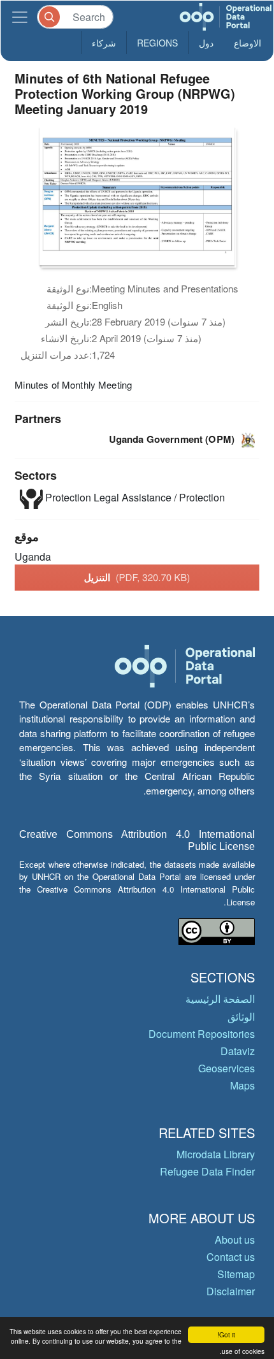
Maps (242, 1085)
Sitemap (236, 1274)
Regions (157, 42)
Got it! (226, 1334)
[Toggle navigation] (20, 17)
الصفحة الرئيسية (220, 998)
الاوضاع (247, 42)
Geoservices (226, 1068)
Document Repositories (201, 1033)
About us (235, 1239)
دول (206, 42)
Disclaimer (230, 1291)
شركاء (104, 42)
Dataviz (237, 1051)
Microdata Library (216, 1154)
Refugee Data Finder (207, 1171)
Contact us (230, 1256)
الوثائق (241, 1016)
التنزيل (137, 577)
